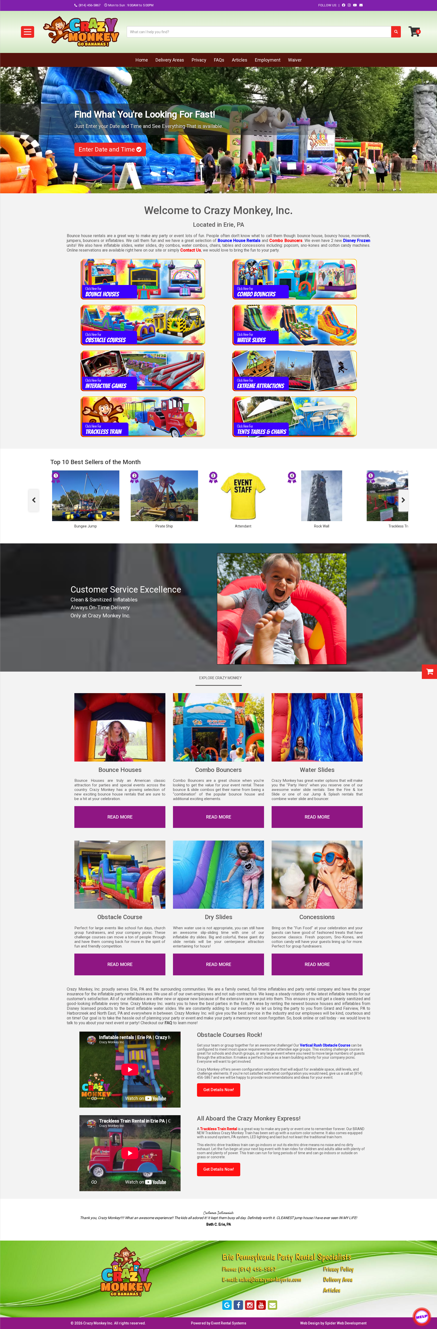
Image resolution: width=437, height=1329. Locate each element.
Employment (267, 60)
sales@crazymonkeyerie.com (270, 1279)
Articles (239, 60)
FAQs (219, 60)
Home (142, 60)
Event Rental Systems (228, 1323)
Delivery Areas (170, 60)
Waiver (295, 60)
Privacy (199, 60)
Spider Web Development (345, 1323)
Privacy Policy (338, 1269)
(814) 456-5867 (89, 5)
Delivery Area (338, 1279)
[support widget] (422, 1317)
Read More (120, 964)
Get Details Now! (218, 1089)
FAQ (168, 1022)
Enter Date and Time (107, 149)
